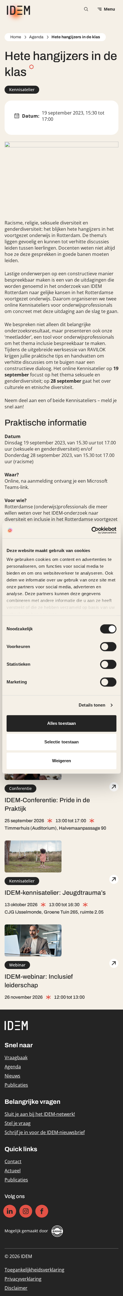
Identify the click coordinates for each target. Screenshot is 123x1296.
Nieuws (12, 1076)
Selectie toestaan (61, 741)
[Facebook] (41, 1211)
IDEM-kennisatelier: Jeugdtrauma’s (55, 892)
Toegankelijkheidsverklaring (34, 1270)
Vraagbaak (16, 1057)
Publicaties (16, 1085)
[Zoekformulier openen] (86, 9)
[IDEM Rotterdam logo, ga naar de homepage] (17, 9)
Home (15, 37)
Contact (13, 1161)
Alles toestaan (61, 723)
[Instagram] (25, 1211)
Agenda (36, 37)
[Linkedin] (9, 1211)
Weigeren (61, 760)
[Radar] (57, 1231)
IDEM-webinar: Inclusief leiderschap (39, 981)
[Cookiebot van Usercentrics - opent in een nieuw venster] (91, 530)
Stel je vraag (18, 1123)
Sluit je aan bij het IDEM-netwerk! (40, 1114)
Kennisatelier (22, 89)
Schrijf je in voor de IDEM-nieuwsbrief (45, 1132)
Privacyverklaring (23, 1279)
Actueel (13, 1170)
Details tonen (92, 705)
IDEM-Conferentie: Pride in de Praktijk (47, 804)
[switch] (108, 646)
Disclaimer (16, 1288)
